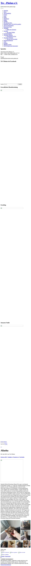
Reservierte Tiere (8, 27)
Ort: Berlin (21, 457)
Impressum (5, 441)
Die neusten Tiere (8, 22)
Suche (2, 84)
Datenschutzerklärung (6, 564)
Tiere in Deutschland (8, 25)
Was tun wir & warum (12, 39)
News (5, 12)
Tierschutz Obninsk (8, 37)
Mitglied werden (7, 44)
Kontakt (5, 43)
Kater (5, 16)
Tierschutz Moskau (8, 35)
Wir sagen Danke (11, 32)
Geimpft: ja (10, 457)
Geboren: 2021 (4, 457)
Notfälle (5, 21)
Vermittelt (6, 28)
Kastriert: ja (16, 457)
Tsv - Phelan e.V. (9, 3)
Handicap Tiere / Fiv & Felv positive (12, 24)
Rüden (5, 20)
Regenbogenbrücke (8, 40)
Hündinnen (6, 18)
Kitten (5, 17)
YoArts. (6, 444)
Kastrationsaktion (8, 33)
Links (5, 42)
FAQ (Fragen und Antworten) (11, 46)
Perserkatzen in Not (11, 36)
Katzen (5, 14)
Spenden (6, 31)
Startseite (6, 10)
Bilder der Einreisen (11, 29)
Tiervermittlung (7, 13)
